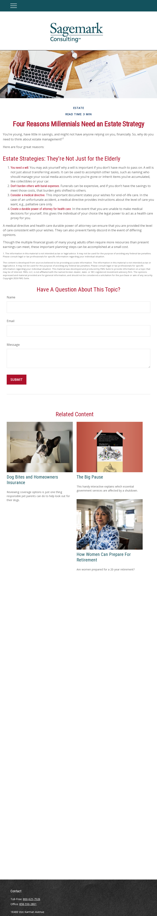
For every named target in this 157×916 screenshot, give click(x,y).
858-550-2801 (28, 904)
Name (11, 297)
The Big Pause (90, 477)
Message (13, 345)
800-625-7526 (31, 899)
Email (10, 321)
